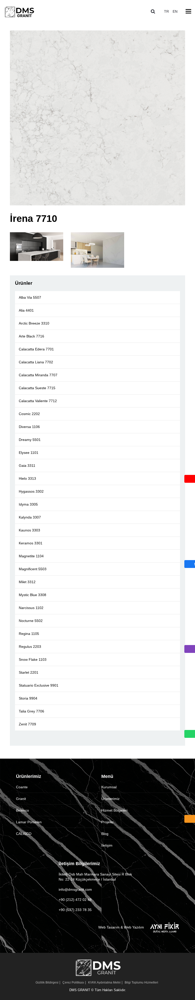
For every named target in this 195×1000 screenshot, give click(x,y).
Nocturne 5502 (31, 621)
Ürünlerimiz (110, 799)
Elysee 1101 (28, 453)
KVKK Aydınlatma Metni (104, 982)
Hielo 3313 (27, 478)
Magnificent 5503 (32, 569)
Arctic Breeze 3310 (34, 323)
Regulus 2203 (30, 647)
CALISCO (23, 834)
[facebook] (189, 565)
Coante (22, 787)
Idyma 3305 (28, 504)
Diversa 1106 (29, 427)
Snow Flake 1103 (32, 659)
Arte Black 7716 (31, 336)
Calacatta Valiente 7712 (38, 401)
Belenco (22, 810)
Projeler (107, 822)
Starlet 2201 (28, 672)
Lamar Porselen (29, 822)
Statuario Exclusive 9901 (38, 685)
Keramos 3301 (30, 543)
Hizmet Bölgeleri (114, 810)
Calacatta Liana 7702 (36, 362)
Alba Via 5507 (30, 297)
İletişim (106, 845)
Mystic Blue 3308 (32, 595)
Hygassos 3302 (31, 491)
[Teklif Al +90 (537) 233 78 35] (189, 820)
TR (166, 11)
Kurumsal (109, 787)
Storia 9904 (28, 698)
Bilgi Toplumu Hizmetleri (141, 982)
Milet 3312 (27, 582)
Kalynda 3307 (30, 517)
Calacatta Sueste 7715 (37, 388)
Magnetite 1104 (31, 556)
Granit (21, 799)
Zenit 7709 (27, 724)
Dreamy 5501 (30, 440)
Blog (104, 834)
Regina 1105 (29, 634)
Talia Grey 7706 (31, 711)
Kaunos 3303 (29, 530)
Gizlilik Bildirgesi (47, 982)
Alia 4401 (26, 310)
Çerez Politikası (73, 982)
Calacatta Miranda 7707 (38, 375)
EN (175, 11)
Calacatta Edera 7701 (36, 349)
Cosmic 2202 (29, 414)
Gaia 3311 (27, 465)
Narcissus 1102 (31, 608)
